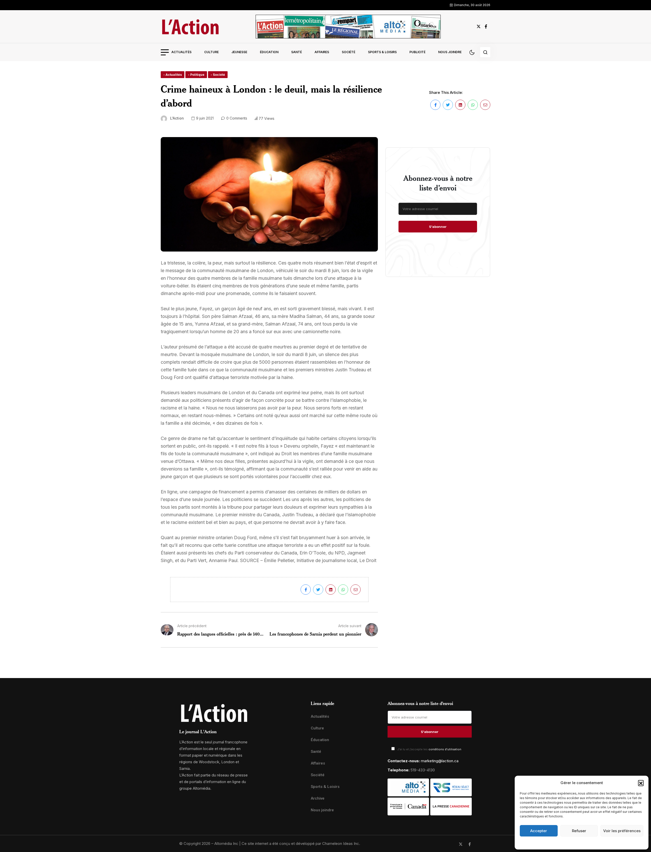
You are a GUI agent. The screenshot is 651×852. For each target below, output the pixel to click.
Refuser (579, 830)
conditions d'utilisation (444, 749)
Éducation (269, 52)
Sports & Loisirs (382, 52)
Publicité (417, 52)
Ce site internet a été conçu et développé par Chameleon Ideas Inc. (301, 843)
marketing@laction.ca (439, 760)
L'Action (177, 118)
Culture (211, 52)
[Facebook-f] (469, 844)
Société (348, 52)
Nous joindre (450, 52)
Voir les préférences (622, 830)
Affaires (322, 52)
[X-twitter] (461, 844)
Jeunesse (239, 52)
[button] (640, 782)
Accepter (538, 830)
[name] (190, 26)
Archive (317, 798)
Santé (296, 52)
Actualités (181, 52)
